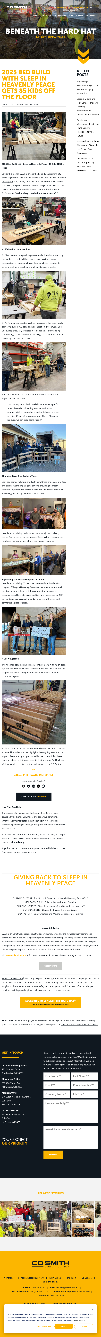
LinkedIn (63, 955)
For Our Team (58, 1295)
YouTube (87, 955)
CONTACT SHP (25, 913)
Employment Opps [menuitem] (80, 8)
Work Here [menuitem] (80, 15)
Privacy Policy (79, 1320)
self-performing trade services (72, 937)
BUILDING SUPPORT (22, 898)
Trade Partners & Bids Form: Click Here (79, 1024)
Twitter (54, 955)
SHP (4, 255)
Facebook (45, 955)
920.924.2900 (37, 1287)
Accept (64, 1326)
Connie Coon (34, 104)
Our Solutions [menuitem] (46, 15)
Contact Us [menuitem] (90, 15)
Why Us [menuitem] (35, 15)
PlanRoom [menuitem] (62, 8)
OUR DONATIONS (31, 909)
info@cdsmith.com (68, 1287)
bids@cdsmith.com (39, 1291)
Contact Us (9, 1277)
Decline (84, 1326)
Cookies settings (44, 1326)
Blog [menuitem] (71, 15)
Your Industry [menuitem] (60, 15)
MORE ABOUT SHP (34, 902)
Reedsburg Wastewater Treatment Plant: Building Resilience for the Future (88, 128)
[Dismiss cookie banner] (92, 1309)
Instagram (73, 955)
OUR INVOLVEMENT (26, 906)
